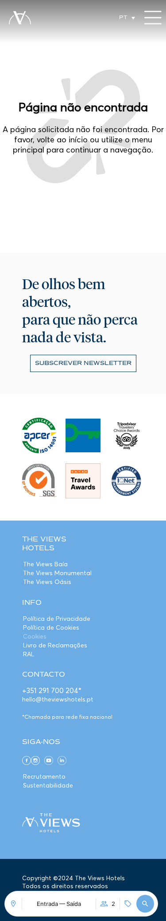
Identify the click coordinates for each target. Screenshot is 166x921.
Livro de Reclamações (55, 645)
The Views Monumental (57, 573)
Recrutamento (44, 776)
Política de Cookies (51, 627)
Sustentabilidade (48, 785)
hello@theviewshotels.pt (57, 699)
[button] (145, 904)
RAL (28, 654)
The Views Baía (45, 564)
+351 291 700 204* (51, 690)
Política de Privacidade (56, 619)
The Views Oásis (47, 582)
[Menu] (153, 18)
